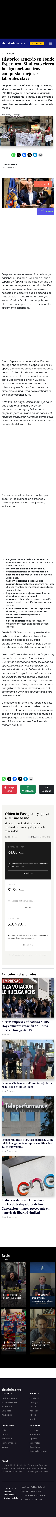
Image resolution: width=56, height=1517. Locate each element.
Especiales (31, 1468)
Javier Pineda (10, 164)
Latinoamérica (9, 1443)
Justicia (5, 1468)
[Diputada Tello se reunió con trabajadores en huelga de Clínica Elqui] (28, 1059)
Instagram (35, 1402)
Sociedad (42, 1468)
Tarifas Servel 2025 (29, 1495)
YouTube (46, 791)
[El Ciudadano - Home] (13, 43)
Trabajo (16, 114)
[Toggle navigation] (50, 43)
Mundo (5, 1447)
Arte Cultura (19, 1471)
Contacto (6, 1410)
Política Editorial (9, 1402)
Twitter (33, 1406)
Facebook (34, 1398)
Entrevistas (35, 1443)
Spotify (33, 1419)
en (40, 1499)
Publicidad (7, 1406)
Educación (7, 1471)
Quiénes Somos (9, 1398)
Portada (6, 114)
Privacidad (7, 1415)
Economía (33, 1465)
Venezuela (7, 1438)
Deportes (43, 1471)
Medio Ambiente (18, 1465)
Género (21, 1468)
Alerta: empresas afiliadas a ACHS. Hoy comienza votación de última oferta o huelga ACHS (26, 1026)
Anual (45, 837)
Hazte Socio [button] (37, 43)
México (5, 1434)
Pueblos (43, 1465)
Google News (10, 789)
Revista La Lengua (38, 1451)
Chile (4, 1430)
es (36, 1499)
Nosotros (25, 1487)
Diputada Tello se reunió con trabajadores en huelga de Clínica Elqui (27, 1084)
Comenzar (28, 908)
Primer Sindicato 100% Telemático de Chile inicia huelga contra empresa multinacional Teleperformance (28, 1143)
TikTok (33, 1415)
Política (5, 1465)
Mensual (33, 837)
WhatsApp (28, 791)
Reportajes (35, 1447)
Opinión (33, 1438)
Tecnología (32, 1471)
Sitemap (43, 1495)
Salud (13, 1468)
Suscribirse (28, 873)
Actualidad (35, 1434)
